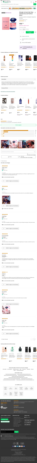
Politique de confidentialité (18, 451)
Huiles (20, 369)
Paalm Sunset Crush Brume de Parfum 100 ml (24, 374)
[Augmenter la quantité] (23, 32)
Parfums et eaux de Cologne (16, 6)
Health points (16, 423)
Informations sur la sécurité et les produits (8, 91)
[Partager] (35, 12)
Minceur (32, 369)
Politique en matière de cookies (18, 454)
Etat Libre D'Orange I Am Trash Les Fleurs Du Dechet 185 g (12, 378)
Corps (10, 6)
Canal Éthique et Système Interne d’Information (18, 454)
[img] (9, 23)
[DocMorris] (7, 2)
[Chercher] (34, 4)
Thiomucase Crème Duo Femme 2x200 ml (9, 379)
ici (15, 439)
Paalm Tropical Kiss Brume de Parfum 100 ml (10, 375)
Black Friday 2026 (16, 426)
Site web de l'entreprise (17, 424)
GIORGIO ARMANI (22, 19)
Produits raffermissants (20, 370)
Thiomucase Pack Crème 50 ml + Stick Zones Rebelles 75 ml (25, 379)
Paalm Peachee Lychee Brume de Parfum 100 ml (25, 375)
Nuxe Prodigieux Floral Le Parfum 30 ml (26, 378)
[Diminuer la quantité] (20, 32)
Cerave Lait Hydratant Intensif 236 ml (11, 374)
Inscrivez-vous (16, 432)
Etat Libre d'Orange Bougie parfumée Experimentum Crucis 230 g (18, 377)
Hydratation (24, 369)
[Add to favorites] (35, 32)
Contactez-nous (5, 419)
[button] (5, 144)
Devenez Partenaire (17, 422)
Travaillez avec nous (17, 419)
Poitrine (15, 370)
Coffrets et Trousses (16, 369)
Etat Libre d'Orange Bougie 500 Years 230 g (18, 376)
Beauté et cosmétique (5, 6)
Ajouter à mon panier (29, 32)
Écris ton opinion (18, 125)
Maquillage (28, 369)
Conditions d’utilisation (18, 452)
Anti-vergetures (9, 369)
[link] (6, 121)
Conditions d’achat (18, 453)
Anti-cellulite (4, 369)
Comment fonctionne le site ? (19, 418)
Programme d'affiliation (18, 421)
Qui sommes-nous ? (17, 417)
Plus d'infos (25, 48)
